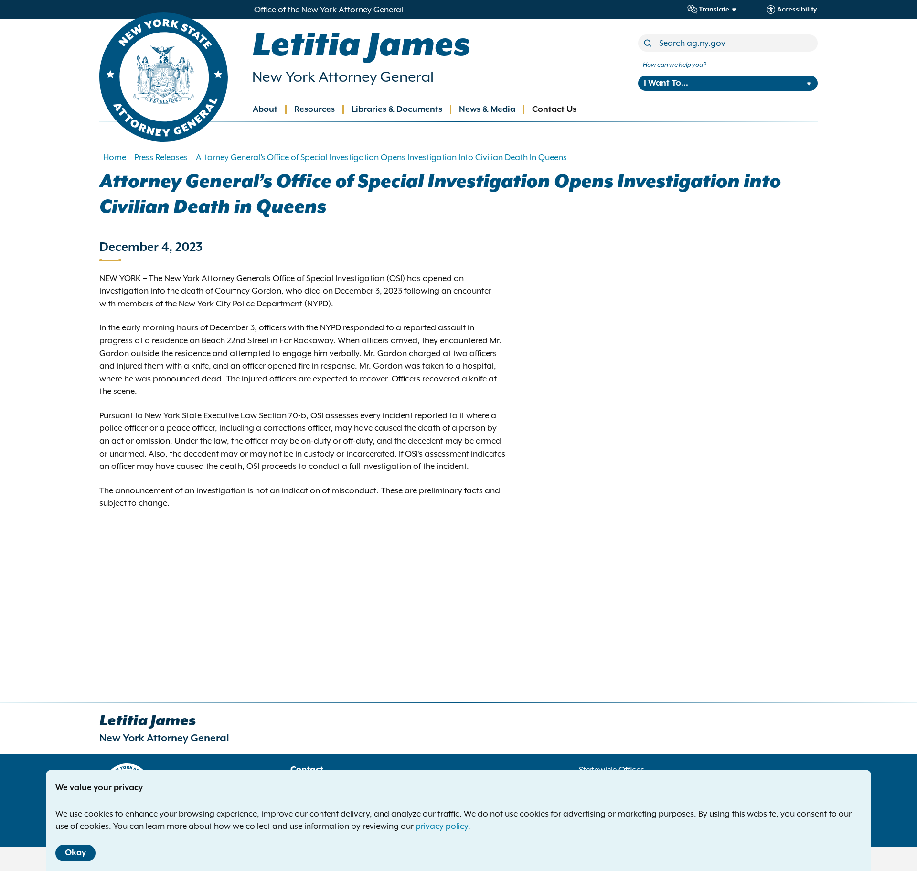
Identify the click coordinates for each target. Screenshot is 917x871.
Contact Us (554, 109)
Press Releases (161, 157)
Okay (75, 853)
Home (114, 157)
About (265, 109)
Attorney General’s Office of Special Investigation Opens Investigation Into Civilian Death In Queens (381, 157)
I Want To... (666, 83)
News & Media (487, 109)
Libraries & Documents (397, 109)
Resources (314, 109)
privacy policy (442, 826)
